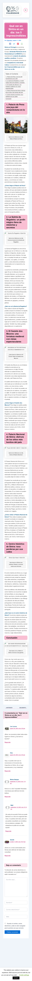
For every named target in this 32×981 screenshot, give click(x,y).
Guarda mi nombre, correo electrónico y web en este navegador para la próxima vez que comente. (15, 926)
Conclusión (8, 98)
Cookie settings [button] (24, 975)
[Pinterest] (18, 44)
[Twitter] (14, 44)
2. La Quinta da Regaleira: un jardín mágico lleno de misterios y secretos (15, 81)
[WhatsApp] (22, 44)
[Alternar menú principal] (26, 10)
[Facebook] (10, 44)
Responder (8, 742)
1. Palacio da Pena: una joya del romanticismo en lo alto (14, 77)
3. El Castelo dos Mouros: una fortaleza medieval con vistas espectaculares (13, 86)
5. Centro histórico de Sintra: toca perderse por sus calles (14, 95)
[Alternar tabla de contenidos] (24, 74)
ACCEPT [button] (16, 978)
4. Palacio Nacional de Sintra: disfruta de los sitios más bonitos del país (15, 91)
